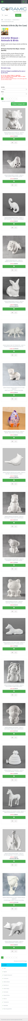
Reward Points (6, 995)
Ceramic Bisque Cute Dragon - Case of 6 (14, 516)
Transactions (6, 1002)
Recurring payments (7, 1008)
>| (16, 98)
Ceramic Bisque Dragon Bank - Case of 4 (14, 853)
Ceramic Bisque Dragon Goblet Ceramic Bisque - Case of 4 (14, 898)
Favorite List (6, 985)
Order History (6, 988)
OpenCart (8, 1019)
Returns (5, 998)
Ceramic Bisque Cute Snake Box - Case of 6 (14, 770)
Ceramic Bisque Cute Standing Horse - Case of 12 (14, 811)
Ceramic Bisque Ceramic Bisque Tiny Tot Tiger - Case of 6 (14, 388)
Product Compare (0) (18, 104)
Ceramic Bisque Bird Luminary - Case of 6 (14, 175)
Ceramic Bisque (7, 19)
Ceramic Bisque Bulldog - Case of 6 (14, 260)
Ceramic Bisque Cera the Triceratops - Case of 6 (14, 345)
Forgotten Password (7, 975)
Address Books (6, 981)
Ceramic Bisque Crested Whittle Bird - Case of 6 (14, 472)
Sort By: (3, 87)
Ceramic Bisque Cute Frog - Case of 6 (14, 601)
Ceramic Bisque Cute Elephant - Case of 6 (14, 559)
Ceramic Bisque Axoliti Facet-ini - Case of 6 (14, 132)
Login (4, 968)
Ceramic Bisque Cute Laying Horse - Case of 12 (14, 642)
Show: (2, 91)
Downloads (5, 992)
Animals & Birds (15, 19)
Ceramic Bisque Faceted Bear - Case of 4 (14, 941)
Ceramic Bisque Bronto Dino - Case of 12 (14, 217)
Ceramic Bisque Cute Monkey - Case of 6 (14, 727)
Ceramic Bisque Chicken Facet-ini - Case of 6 (14, 431)
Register (5, 971)
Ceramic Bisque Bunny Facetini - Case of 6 (14, 301)
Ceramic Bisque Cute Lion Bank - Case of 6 (14, 685)
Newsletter (5, 1005)
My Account (5, 978)
